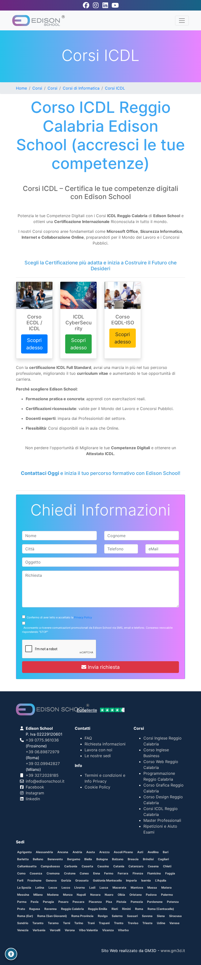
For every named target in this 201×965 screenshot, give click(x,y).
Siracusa (175, 916)
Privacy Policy (83, 617)
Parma (21, 902)
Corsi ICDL (115, 88)
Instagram (35, 792)
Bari (165, 852)
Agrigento (24, 852)
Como (21, 873)
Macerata (119, 887)
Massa (152, 887)
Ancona (62, 852)
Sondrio (22, 923)
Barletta (23, 859)
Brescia (133, 859)
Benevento (55, 859)
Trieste (147, 923)
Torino (78, 923)
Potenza (173, 902)
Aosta (90, 852)
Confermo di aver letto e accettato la (58, 617)
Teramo (53, 923)
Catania (118, 866)
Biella (88, 859)
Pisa (109, 902)
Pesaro (63, 902)
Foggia (170, 873)
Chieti (167, 866)
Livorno (79, 887)
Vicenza (108, 930)
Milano (38, 894)
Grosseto (81, 880)
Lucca (104, 887)
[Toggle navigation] (182, 20)
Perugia (48, 902)
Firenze (138, 873)
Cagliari (163, 859)
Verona (70, 930)
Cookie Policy (97, 787)
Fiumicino (154, 873)
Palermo (167, 894)
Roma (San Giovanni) (52, 916)
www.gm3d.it (173, 950)
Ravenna (50, 909)
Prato (21, 909)
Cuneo (84, 873)
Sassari (132, 916)
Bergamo (73, 859)
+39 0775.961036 (42, 740)
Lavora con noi (98, 749)
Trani (91, 923)
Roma (139, 909)
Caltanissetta (27, 866)
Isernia (146, 880)
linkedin (33, 798)
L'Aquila (160, 880)
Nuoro (109, 894)
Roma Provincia (82, 916)
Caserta (87, 866)
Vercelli (55, 930)
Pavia (34, 902)
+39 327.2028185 (42, 775)
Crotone (69, 873)
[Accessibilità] (11, 954)
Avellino (153, 852)
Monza (68, 894)
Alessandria (44, 852)
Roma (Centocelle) (161, 909)
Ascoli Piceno (123, 852)
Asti (140, 852)
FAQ (88, 738)
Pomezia (137, 902)
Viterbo (123, 930)
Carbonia (70, 866)
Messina (23, 894)
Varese (174, 923)
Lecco (66, 887)
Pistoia (121, 902)
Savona (147, 916)
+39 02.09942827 (43, 763)
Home (21, 88)
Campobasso (50, 866)
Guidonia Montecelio (107, 880)
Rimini (126, 909)
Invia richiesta (103, 667)
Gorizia (66, 880)
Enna (96, 873)
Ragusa (34, 909)
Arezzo (104, 852)
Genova (51, 880)
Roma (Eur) (25, 916)
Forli (20, 880)
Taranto (37, 923)
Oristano (135, 894)
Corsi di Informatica (81, 88)
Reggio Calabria (72, 909)
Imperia (131, 880)
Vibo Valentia (88, 930)
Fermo (108, 873)
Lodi (92, 887)
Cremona (53, 873)
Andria (77, 852)
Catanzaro (135, 866)
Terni (66, 923)
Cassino (103, 866)
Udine (161, 923)
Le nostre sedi (98, 755)
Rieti (115, 909)
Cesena (153, 866)
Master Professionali (162, 820)
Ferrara (123, 873)
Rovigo (103, 916)
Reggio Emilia (97, 909)
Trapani (104, 923)
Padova (151, 894)
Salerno (117, 916)
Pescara (78, 902)
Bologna (102, 859)
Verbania (39, 930)
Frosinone (34, 880)
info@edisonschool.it (45, 781)
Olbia (121, 894)
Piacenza (95, 902)
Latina (39, 887)
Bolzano (117, 859)
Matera (166, 887)
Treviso (133, 923)
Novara (95, 894)
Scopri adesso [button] (34, 344)
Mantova (137, 887)
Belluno (38, 859)
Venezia (22, 930)
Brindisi (148, 859)
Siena (161, 916)
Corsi (37, 88)
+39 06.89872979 (42, 751)
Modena (53, 894)
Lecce (53, 887)
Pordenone (155, 902)
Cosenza (36, 873)
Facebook (35, 787)
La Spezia (24, 887)
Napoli (81, 894)
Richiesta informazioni (105, 743)
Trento (118, 923)
